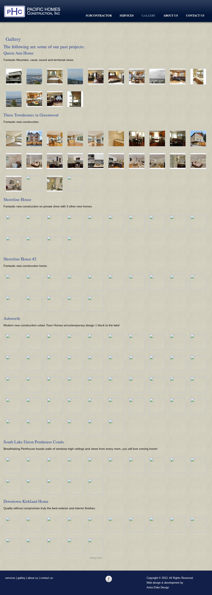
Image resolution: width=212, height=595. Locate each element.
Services (127, 15)
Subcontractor (99, 15)
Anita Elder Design (158, 587)
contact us (46, 577)
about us (33, 577)
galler (21, 577)
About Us (170, 15)
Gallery (148, 15)
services (10, 577)
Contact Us (195, 15)
